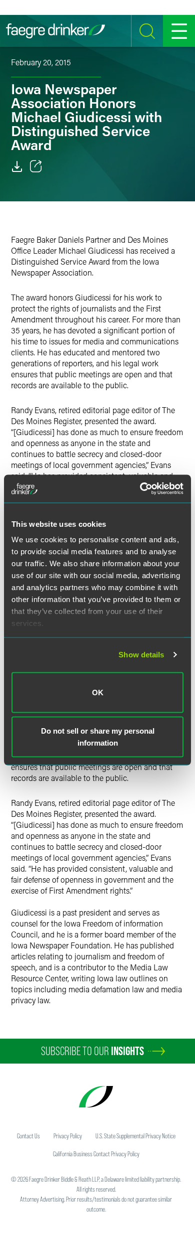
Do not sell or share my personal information (97, 737)
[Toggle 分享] (36, 166)
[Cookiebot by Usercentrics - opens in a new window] (140, 488)
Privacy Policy (68, 1136)
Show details (141, 654)
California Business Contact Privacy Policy (96, 1154)
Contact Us (28, 1136)
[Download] (17, 166)
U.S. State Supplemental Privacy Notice (136, 1136)
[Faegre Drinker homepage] (55, 30)
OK (98, 692)
